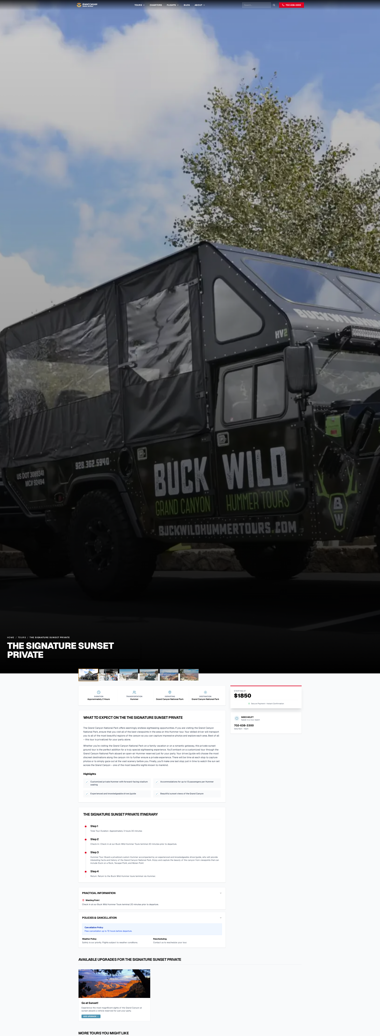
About (198, 5)
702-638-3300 (293, 5)
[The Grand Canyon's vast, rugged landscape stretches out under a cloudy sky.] (169, 675)
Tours (138, 5)
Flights (171, 5)
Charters (156, 5)
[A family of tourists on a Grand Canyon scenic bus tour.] (108, 675)
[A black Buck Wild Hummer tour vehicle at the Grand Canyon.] (148, 675)
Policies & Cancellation (99, 917)
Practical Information (99, 893)
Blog (187, 5)
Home (10, 637)
